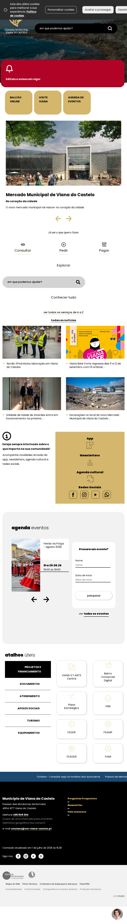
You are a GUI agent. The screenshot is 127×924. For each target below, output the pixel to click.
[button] (34, 599)
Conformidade (32, 889)
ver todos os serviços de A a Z (63, 312)
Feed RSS (85, 884)
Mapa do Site (13, 884)
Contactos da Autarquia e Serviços (58, 884)
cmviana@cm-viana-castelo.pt (31, 828)
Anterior (61, 220)
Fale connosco (77, 811)
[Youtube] (96, 494)
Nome (79, 560)
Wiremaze (119, 896)
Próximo (68, 220)
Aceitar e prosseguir (98, 10)
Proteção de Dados (90, 889)
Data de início (83, 575)
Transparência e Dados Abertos (60, 889)
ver (94, 614)
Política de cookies (23, 13)
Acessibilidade (31, 874)
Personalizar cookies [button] (61, 10)
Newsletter (75, 805)
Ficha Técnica (29, 884)
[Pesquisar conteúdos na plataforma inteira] (110, 28)
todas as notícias (63, 320)
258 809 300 (20, 814)
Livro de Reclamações (13, 875)
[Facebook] (73, 494)
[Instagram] (84, 494)
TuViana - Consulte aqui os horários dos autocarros (50, 776)
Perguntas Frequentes (82, 798)
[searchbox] (76, 28)
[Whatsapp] (107, 494)
